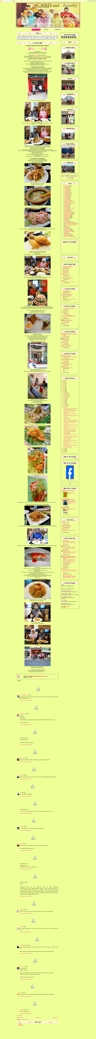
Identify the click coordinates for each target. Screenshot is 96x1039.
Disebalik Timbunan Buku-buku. (70, 409)
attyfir (64, 370)
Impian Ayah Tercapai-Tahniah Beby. (70, 408)
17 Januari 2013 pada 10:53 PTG (26, 869)
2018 (64, 386)
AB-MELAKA (66, 202)
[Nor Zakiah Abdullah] (70, 478)
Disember (66, 393)
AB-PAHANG (66, 204)
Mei (65, 401)
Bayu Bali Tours (66, 565)
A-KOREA (66, 193)
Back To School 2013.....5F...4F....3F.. (71, 442)
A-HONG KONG (67, 190)
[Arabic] (70, 177)
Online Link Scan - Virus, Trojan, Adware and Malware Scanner (69, 577)
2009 (64, 451)
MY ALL (64, 280)
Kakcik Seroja (65, 338)
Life (63, 371)
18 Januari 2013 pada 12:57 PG (26, 896)
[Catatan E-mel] (47, 676)
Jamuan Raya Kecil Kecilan (68, 367)
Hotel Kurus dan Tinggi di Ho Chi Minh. (71, 421)
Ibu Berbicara (65, 342)
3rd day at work (65, 346)
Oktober (65, 395)
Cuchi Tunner (42, 369)
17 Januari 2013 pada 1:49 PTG (26, 813)
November (66, 394)
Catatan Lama (55, 1017)
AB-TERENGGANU (68, 212)
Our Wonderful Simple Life (68, 359)
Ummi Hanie (22, 1009)
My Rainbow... (66, 366)
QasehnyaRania (23, 713)
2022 (64, 381)
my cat (64, 523)
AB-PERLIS (66, 207)
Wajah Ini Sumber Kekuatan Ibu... (70, 411)
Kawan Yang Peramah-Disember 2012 (71, 436)
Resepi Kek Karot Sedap (67, 295)
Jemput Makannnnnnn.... (68, 437)
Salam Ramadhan (66, 324)
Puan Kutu (22, 909)
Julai (65, 399)
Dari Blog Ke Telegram (67, 274)
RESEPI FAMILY (67, 235)
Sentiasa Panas (66, 550)
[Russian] (75, 176)
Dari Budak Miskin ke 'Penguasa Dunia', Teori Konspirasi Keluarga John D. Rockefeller (70, 552)
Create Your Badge (70, 479)
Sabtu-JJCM (66, 412)
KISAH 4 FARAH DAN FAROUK (70, 224)
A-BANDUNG (66, 187)
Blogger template (45, 1033)
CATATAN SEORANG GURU (68, 499)
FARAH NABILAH (67, 214)
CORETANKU (65, 363)
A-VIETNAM (29, 677)
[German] (68, 176)
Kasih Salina (22, 757)
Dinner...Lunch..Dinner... (68, 447)
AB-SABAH (66, 209)
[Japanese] (77, 176)
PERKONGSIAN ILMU (68, 231)
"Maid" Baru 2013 (67, 417)
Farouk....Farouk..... (67, 439)
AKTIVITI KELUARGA (68, 213)
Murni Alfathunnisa (23, 945)
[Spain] (70, 176)
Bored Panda (65, 540)
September (66, 396)
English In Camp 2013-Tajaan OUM (70, 420)
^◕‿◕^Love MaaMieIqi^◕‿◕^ (68, 315)
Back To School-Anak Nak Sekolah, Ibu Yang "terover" (70, 446)
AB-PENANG (66, 205)
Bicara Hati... (65, 273)
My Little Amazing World (68, 320)
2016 (64, 388)
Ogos (65, 398)
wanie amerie (22, 966)
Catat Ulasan (19, 1015)
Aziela (21, 792)
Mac (65, 403)
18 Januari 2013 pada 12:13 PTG (26, 953)
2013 (64, 392)
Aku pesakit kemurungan (67, 292)
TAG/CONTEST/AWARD (69, 236)
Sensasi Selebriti (66, 546)
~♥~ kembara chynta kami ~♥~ (69, 308)
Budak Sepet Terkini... (67, 339)
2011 (64, 449)
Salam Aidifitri (65, 343)
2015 (64, 389)
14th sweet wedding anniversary (68, 281)
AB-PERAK (66, 206)
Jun (65, 400)
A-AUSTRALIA (67, 186)
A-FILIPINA (66, 189)
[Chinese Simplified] (72, 177)
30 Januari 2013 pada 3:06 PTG (26, 1013)
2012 (64, 448)
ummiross (22, 775)
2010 (64, 450)
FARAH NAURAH (67, 217)
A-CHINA (66, 188)
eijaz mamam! (65, 309)
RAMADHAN (66, 233)
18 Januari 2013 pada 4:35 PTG (26, 979)
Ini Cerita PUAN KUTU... (67, 294)
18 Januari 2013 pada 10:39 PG (26, 913)
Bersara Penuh (65, 271)
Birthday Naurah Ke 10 (67, 526)
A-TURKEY (66, 197)
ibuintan (21, 843)
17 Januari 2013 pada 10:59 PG (26, 761)
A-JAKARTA (66, 191)
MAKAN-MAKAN (67, 229)
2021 (64, 382)
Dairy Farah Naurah (67, 525)
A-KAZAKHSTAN (67, 192)
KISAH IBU (66, 226)
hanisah (22, 1025)
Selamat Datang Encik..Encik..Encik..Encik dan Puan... (70, 434)
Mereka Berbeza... (67, 441)
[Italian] (72, 176)
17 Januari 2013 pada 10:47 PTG (26, 850)
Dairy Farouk (65, 529)
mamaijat (21, 826)
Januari (65, 406)
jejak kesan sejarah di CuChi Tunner (39, 56)
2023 (64, 380)
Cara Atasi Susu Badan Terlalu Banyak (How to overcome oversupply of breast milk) (70, 571)
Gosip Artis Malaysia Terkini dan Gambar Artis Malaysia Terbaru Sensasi (69, 557)
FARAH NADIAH (67, 215)
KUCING (65, 227)
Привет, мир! (65, 566)
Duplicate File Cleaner (67, 574)
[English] (63, 176)
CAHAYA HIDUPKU (66, 355)
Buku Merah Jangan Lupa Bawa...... (70, 430)
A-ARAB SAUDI (67, 185)
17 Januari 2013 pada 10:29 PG (26, 724)
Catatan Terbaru (20, 1017)
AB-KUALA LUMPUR (68, 201)
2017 (64, 387)
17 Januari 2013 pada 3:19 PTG (26, 830)
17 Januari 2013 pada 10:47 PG (26, 744)
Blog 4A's (65, 298)
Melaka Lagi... (66, 443)
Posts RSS (46, 29)
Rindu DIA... (66, 407)
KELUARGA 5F (66, 507)
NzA (21, 1024)
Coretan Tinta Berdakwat (68, 266)
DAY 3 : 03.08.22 (66, 360)
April (65, 402)
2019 (64, 384)
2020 (64, 383)
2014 (64, 390)
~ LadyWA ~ (65, 311)
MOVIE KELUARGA (68, 230)
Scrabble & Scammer (66, 321)
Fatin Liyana (65, 568)
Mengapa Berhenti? (66, 267)
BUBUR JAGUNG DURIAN (67, 364)
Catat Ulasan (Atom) (24, 1019)
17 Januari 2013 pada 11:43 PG (26, 779)
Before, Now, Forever (67, 345)
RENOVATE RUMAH (68, 234)
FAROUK (66, 218)
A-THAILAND (66, 196)
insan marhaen (66, 270)
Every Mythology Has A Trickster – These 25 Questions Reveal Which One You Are (70, 542)
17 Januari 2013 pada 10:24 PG (26, 700)
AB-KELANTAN (67, 200)
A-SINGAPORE (67, 195)
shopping (35, 55)
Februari (65, 405)
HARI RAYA (66, 220)
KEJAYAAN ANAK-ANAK (69, 222)
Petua (65, 232)
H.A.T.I (64, 323)
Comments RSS (58, 29)
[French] (65, 176)
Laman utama (37, 1017)
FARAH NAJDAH (67, 216)
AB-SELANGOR (67, 211)
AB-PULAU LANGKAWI (68, 208)
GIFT (65, 219)
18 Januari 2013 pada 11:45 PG (26, 931)
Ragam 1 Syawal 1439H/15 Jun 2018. (69, 299)
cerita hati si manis (67, 277)
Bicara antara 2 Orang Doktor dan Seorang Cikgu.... (70, 432)
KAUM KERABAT (67, 221)
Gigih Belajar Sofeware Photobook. (70, 440)
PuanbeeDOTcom (66, 291)
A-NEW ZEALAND (67, 194)
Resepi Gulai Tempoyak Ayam (68, 278)
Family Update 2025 (66, 336)
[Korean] (68, 177)
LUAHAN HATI (67, 228)
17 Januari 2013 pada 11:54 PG (26, 796)
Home (36, 29)
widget (77, 458)
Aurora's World (66, 522)
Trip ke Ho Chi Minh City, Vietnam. (70, 429)
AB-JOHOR (66, 199)
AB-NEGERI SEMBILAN (68, 203)
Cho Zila (21, 926)
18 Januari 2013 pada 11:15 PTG (26, 996)
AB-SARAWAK (67, 210)
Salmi (21, 992)
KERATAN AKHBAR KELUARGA (70, 223)
